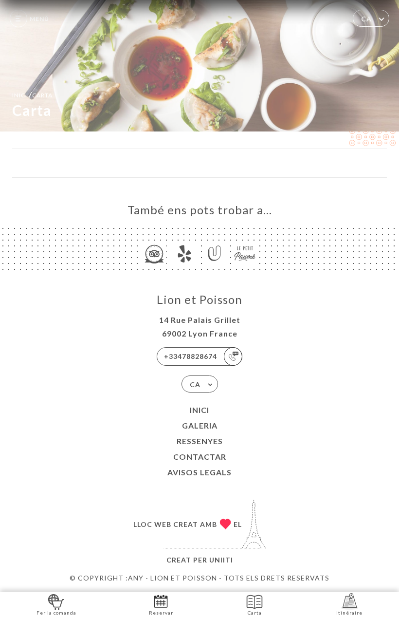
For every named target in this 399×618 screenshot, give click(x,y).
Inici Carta (32, 94)
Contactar (199, 456)
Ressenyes (200, 441)
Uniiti (221, 560)
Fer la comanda (56, 613)
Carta (255, 613)
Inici (199, 409)
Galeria (200, 425)
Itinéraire (349, 613)
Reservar (161, 613)
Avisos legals (199, 472)
